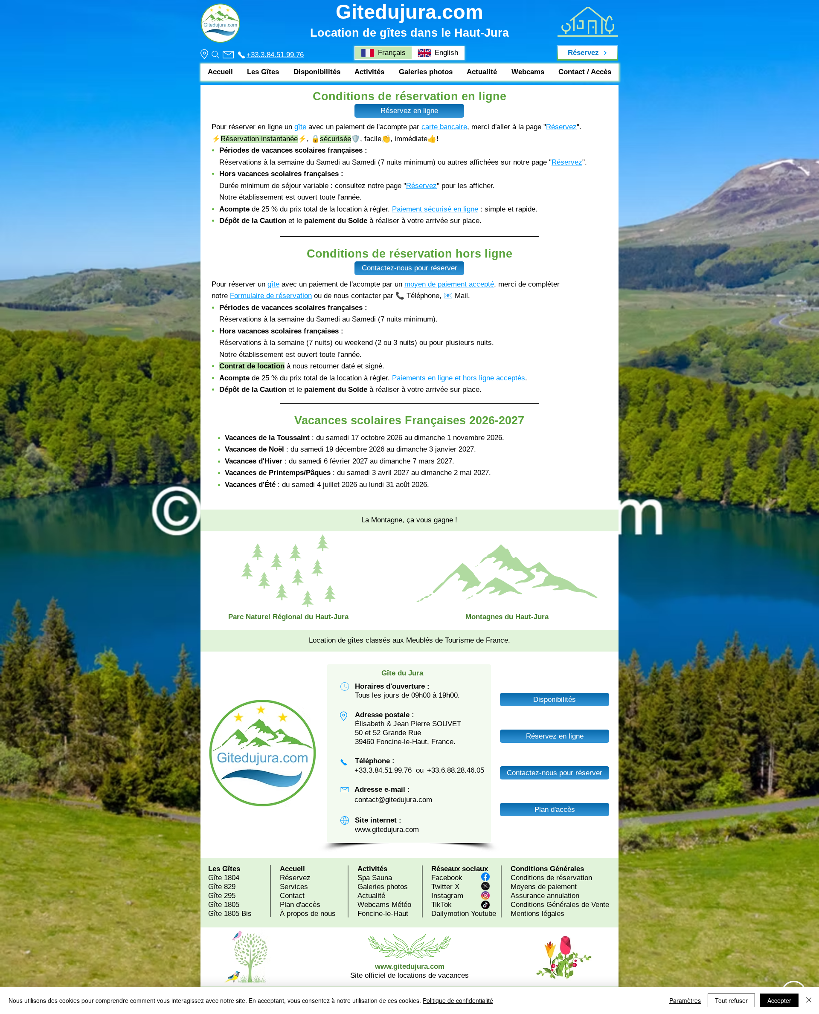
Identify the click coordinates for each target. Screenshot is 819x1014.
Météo (401, 905)
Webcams (373, 905)
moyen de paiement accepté (449, 284)
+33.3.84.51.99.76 (275, 55)
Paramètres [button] (685, 1000)
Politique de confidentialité (458, 1000)
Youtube (483, 914)
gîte (300, 127)
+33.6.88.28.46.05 (455, 770)
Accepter (779, 1000)
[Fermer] (809, 1000)
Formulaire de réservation (271, 296)
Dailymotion (450, 914)
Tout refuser (731, 1000)
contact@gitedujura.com (393, 800)
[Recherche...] (215, 54)
